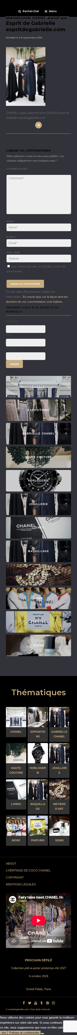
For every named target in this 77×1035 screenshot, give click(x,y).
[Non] (42, 1033)
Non (4, 1032)
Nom (11, 221)
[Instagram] (53, 1003)
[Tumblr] (41, 1003)
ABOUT (11, 863)
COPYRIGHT (15, 877)
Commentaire (18, 169)
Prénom (12, 321)
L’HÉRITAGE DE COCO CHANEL (28, 870)
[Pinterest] (47, 1003)
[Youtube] (35, 1003)
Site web (13, 252)
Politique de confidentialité (24, 1032)
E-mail (13, 237)
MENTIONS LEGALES (21, 884)
